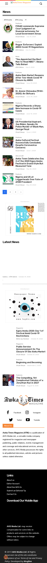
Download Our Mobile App (22, 500)
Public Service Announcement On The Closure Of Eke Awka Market (30, 349)
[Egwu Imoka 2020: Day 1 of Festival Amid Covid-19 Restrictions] (8, 333)
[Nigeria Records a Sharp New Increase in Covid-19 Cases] (8, 107)
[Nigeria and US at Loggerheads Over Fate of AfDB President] (8, 179)
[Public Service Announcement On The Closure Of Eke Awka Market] (8, 349)
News (17, 56)
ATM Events (8, 20)
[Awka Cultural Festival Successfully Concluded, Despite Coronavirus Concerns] (8, 142)
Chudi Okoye (20, 37)
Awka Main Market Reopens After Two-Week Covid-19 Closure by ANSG (30, 77)
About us (10, 480)
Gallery (5, 277)
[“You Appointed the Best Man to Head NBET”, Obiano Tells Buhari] (8, 61)
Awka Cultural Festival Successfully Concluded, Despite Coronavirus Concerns (28, 144)
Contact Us (11, 494)
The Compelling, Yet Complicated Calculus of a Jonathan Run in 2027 (29, 380)
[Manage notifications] (6, 557)
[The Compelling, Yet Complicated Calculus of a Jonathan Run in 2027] (8, 380)
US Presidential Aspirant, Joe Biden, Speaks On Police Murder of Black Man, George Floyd (30, 126)
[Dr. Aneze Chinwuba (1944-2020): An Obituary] (8, 93)
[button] (40, 3)
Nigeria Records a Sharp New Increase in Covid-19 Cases (28, 108)
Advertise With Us (14, 487)
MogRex (28, 561)
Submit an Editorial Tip (16, 491)
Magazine (19, 328)
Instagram (37, 413)
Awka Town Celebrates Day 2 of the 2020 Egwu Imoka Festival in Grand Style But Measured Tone (30, 162)
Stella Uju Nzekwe (22, 339)
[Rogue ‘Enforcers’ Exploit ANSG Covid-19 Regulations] (8, 46)
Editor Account (13, 484)
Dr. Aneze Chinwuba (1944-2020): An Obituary (29, 92)
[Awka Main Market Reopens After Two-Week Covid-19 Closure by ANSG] (8, 77)
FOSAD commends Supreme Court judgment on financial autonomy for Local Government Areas (30, 30)
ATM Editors (20, 50)
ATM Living (19, 20)
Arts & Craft (20, 156)
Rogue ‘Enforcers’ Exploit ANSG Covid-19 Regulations (30, 45)
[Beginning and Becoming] (8, 364)
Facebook (17, 413)
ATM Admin (13, 277)
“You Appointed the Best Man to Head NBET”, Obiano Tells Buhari (29, 61)
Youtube (37, 420)
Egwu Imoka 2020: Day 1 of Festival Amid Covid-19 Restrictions (29, 333)
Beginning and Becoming (29, 362)
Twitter (19, 420)
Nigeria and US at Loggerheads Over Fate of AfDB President (29, 179)
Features (19, 23)
